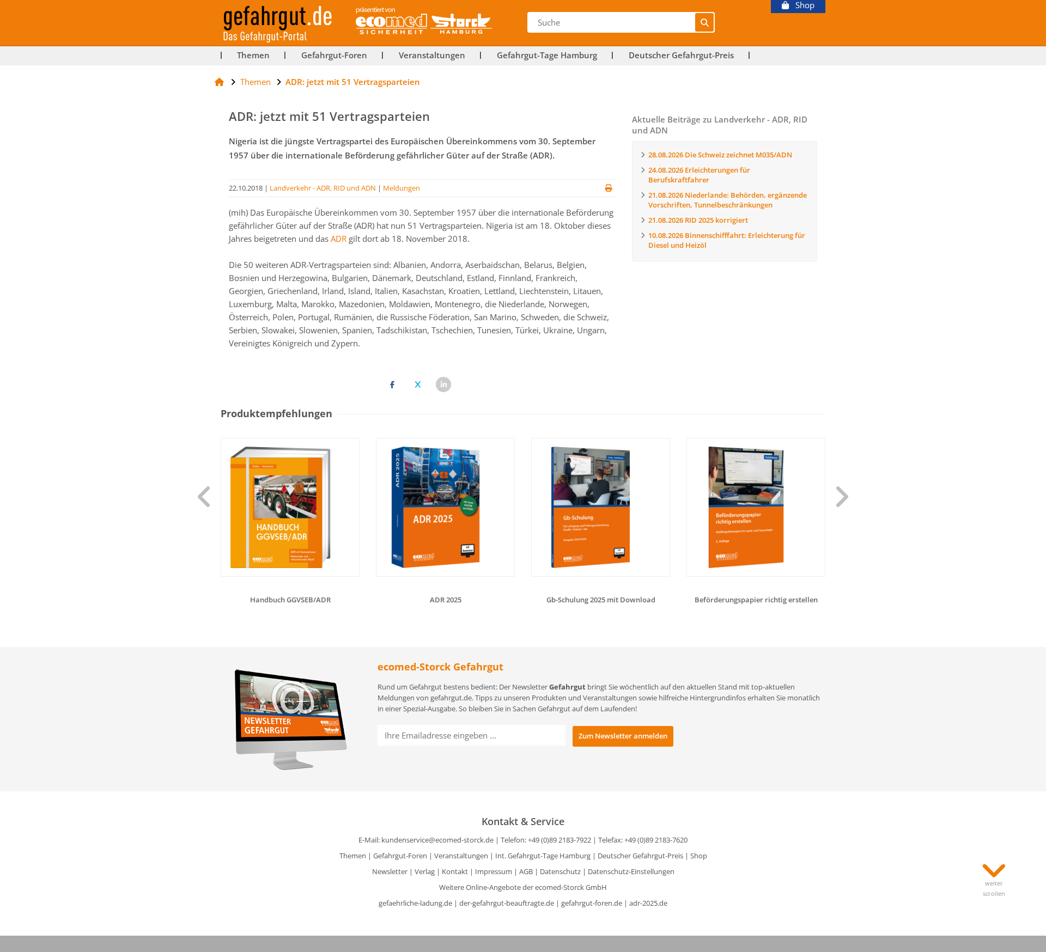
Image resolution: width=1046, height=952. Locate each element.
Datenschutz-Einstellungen (631, 871)
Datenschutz (560, 871)
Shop (801, 5)
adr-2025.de (648, 903)
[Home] (219, 82)
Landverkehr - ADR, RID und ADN (323, 188)
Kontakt (455, 871)
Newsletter (390, 871)
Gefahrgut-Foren (334, 55)
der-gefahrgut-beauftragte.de (506, 903)
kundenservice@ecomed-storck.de (437, 840)
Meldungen (401, 188)
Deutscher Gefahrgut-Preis (681, 55)
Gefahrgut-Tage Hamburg (547, 55)
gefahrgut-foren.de (591, 903)
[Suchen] (704, 22)
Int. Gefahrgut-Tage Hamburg (543, 856)
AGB (526, 871)
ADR (338, 238)
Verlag (425, 871)
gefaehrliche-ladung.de (415, 903)
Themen (253, 55)
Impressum (493, 871)
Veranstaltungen (432, 55)
